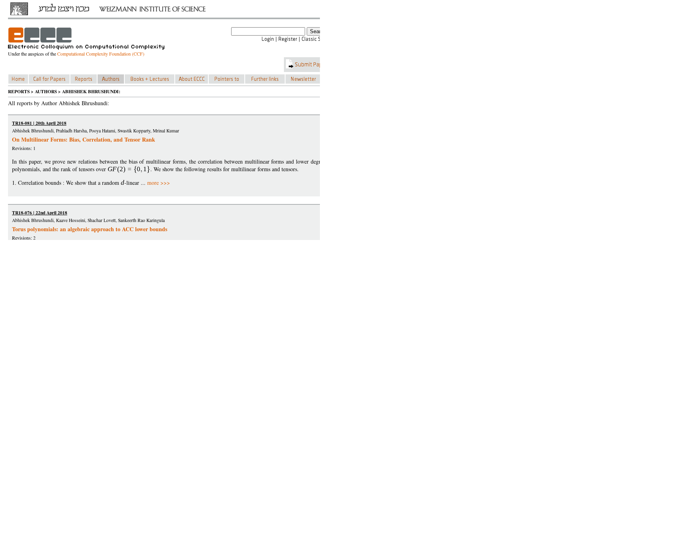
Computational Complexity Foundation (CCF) (100, 53)
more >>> (158, 182)
